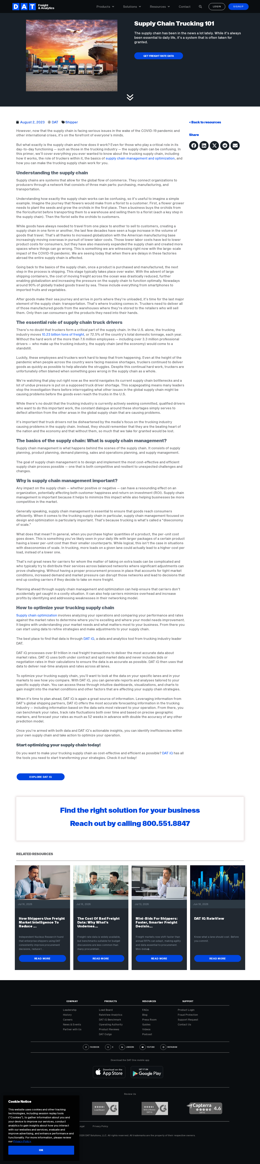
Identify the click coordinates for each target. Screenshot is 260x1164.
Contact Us (184, 1024)
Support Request (188, 1019)
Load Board (106, 1009)
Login (217, 6)
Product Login (186, 1009)
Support (188, 1001)
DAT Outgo (105, 1034)
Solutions (130, 6)
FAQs (145, 1009)
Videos (146, 1029)
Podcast (147, 1034)
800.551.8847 (166, 823)
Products (103, 6)
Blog (144, 1014)
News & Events (72, 1024)
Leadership (70, 1009)
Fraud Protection (188, 1014)
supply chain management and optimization (140, 158)
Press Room (149, 1019)
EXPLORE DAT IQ (40, 776)
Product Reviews (109, 1029)
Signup (238, 6)
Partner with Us (72, 1029)
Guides (146, 1024)
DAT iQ (88, 638)
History (67, 1014)
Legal (81, 1126)
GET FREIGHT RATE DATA (158, 55)
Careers (68, 1019)
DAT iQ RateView (209, 918)
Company (72, 1001)
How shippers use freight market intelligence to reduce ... (42, 922)
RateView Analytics (110, 1014)
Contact (185, 6)
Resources (158, 6)
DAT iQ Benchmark (110, 1019)
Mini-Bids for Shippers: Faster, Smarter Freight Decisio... (157, 922)
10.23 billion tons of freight (63, 334)
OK (41, 1150)
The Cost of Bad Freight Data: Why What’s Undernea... (98, 922)
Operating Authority (111, 1024)
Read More (42, 958)
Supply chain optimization (36, 615)
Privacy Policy (100, 1126)
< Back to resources (205, 122)
